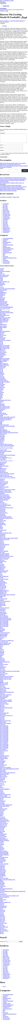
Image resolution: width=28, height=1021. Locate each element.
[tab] (3, 3)
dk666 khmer (3, 722)
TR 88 (1, 368)
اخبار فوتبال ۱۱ (15, 31)
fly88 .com (2, 547)
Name (2, 145)
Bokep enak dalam (4, 465)
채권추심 (2, 668)
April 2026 (5, 208)
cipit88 (1, 580)
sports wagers (3, 899)
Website (2, 150)
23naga (1, 680)
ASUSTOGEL (3, 836)
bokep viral (2, 536)
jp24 (1, 391)
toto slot (2, 753)
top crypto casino (4, 634)
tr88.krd (2, 372)
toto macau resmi (4, 684)
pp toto (1, 924)
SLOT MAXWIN (4, 617)
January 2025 (6, 227)
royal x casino (3, 850)
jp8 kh (1, 397)
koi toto (1, 780)
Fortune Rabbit (3, 613)
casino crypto (3, 456)
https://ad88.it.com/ (4, 319)
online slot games (4, 664)
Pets (4, 255)
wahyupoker (3, 886)
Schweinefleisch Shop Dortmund (7, 455)
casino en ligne (3, 449)
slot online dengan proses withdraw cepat (9, 895)
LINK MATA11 (3, 757)
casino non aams (3, 414)
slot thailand (2, 761)
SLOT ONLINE (4, 615)
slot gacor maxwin (4, 930)
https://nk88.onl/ (3, 430)
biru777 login (3, 775)
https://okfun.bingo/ (4, 359)
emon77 (2, 291)
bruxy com (2, 659)
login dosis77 (3, 870)
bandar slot (2, 910)
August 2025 (6, 219)
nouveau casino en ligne (5, 490)
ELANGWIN (3, 586)
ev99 (1, 323)
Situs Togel (2, 869)
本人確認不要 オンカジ (6, 457)
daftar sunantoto (3, 697)
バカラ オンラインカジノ (6, 446)
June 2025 (5, 221)
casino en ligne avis (4, 475)
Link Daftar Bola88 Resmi (6, 804)
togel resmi (2, 919)
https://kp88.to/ (3, 327)
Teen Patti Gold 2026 (5, 311)
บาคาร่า (2, 287)
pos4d (1, 501)
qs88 (1, 422)
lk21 (1, 467)
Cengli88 (2, 437)
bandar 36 (2, 685)
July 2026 (5, 205)
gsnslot (1, 519)
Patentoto (2, 915)
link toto (2, 638)
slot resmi (2, 848)
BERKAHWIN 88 (4, 590)
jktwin (1, 908)
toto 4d (1, 799)
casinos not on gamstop (5, 340)
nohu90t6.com (3, 292)
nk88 (1, 330)
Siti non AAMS (3, 795)
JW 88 (1, 371)
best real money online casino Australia (9, 538)
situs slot (2, 913)
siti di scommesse (4, 483)
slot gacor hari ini (4, 819)
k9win (1, 627)
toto (1, 606)
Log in (4, 986)
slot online (2, 332)
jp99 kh (1, 394)
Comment (2, 133)
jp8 (0, 398)
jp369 (1, 393)
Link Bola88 (3, 459)
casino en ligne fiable (5, 688)
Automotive (5, 239)
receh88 (2, 385)
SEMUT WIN (3, 592)
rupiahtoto (2, 858)
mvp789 (2, 420)
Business (6, 9)
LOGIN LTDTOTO (4, 607)
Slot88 (1, 415)
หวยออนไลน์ (3, 894)
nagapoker (2, 803)
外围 (1, 562)
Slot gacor (2, 693)
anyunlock (2, 514)
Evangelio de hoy (4, 857)
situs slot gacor (3, 352)
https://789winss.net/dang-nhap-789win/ (9, 432)
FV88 (1, 277)
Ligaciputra (2, 724)
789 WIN (2, 374)
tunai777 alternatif (4, 558)
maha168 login (3, 303)
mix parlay (2, 552)
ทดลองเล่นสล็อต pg (5, 789)
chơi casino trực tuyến (5, 308)
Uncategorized (6, 263)
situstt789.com (3, 834)
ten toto (1, 441)
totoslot (1, 681)
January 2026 (6, 212)
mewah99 (2, 404)
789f (1, 328)
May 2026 (5, 207)
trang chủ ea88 (3, 290)
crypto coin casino (4, 579)
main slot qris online (4, 755)
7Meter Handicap (4, 758)
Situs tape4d (3, 612)
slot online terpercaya (5, 407)
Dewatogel (2, 810)
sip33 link (2, 502)
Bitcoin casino (3, 468)
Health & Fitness (6, 247)
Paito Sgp (2, 751)
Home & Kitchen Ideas (8, 248)
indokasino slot (3, 764)
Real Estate (5, 256)
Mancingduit (3, 605)
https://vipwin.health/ (4, 345)
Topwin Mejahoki (4, 551)
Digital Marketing (7, 242)
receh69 (2, 763)
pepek (1, 898)
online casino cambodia (5, 723)
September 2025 (6, 218)
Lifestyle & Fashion (7, 252)
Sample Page (6, 5)
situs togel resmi (3, 776)
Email (2, 147)
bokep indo (2, 436)
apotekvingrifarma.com (5, 902)
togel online (2, 313)
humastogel (2, 353)
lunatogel (2, 565)
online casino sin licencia (5, 451)
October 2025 (6, 216)
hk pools (2, 705)
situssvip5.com (3, 826)
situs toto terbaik (3, 512)
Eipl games (2, 604)
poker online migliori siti (5, 497)
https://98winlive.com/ (5, 431)
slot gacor (2, 283)
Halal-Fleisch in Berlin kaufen (7, 692)
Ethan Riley (18, 20)
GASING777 (3, 588)
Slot (1, 411)
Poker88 (2, 652)
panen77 (2, 540)
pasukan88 (2, 384)
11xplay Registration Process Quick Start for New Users (12, 177)
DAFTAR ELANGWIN (5, 619)
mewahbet (2, 378)
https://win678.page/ (4, 365)
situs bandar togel (4, 926)
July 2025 (5, 220)
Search (1, 168)
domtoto (2, 711)
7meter (1, 887)
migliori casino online (5, 498)
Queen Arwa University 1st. (6, 715)
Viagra (1, 528)
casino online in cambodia (6, 701)
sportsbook (2, 660)
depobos (2, 569)
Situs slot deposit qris (5, 661)
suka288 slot (3, 506)
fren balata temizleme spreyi (6, 518)
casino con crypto (4, 481)
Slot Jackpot (3, 337)
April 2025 (5, 224)
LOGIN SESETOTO (5, 632)
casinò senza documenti (5, 419)
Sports (4, 259)
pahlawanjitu (3, 714)
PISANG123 (3, 585)
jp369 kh (2, 392)
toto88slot (2, 439)
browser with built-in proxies (6, 507)
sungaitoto (2, 493)
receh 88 (2, 828)
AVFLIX (2, 654)
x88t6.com (2, 295)
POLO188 (2, 584)
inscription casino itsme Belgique (7, 288)
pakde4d (2, 427)
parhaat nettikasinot (4, 854)
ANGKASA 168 (4, 750)
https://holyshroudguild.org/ (6, 888)
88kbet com (2, 349)
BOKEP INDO (3, 635)
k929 (1, 856)
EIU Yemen (2, 669)
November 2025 (6, 215)
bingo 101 (2, 273)
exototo (1, 270)
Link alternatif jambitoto (5, 505)
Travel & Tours (6, 261)
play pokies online (4, 570)
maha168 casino (3, 301)
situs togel (2, 868)
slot (1, 310)
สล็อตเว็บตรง (3, 324)
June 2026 (5, 206)
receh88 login (3, 907)
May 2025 (5, 223)
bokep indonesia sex (4, 644)
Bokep (1, 527)
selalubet (2, 884)
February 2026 (6, 211)
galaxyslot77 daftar (4, 304)
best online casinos (4, 703)
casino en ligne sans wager (6, 444)
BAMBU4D (3, 875)
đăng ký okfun (3, 326)
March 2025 (5, 225)
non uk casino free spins (5, 643)
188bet (1, 900)
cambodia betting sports (5, 797)
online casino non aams (5, 794)
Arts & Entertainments (8, 238)
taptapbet (2, 355)
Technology (5, 260)
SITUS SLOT (3, 572)
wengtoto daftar (3, 598)
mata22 (1, 847)
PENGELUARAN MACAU (6, 556)
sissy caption (3, 687)
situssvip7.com (3, 824)
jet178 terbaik (3, 781)
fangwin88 (2, 581)
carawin (2, 811)
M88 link (2, 464)
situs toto (2, 904)
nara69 (1, 410)
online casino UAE (4, 424)
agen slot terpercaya (4, 897)
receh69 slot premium (5, 381)
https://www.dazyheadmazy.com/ (7, 879)
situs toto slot (3, 871)
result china (2, 409)
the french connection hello (6, 707)
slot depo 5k (3, 463)
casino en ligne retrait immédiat (7, 445)
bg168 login (2, 801)
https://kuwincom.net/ (5, 331)
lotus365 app (3, 689)
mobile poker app (4, 472)
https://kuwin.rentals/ (4, 346)
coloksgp (2, 316)
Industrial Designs (7, 250)
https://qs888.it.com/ (4, 315)
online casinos (3, 690)
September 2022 (6, 231)
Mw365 (2, 401)
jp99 (1, 396)
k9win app (2, 628)
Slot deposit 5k (3, 433)
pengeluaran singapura (5, 271)
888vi (1, 362)
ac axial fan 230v (4, 641)
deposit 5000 (3, 515)
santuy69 (2, 268)
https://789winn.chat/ (4, 348)
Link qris (2, 754)
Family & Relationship (8, 244)
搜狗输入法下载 (4, 682)
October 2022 (6, 229)
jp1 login (2, 802)
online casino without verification (7, 594)
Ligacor (2, 843)
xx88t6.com (2, 293)
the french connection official (6, 312)
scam (1, 807)
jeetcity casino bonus (4, 539)
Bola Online (3, 770)
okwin (1, 341)
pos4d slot (2, 793)
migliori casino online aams (6, 418)
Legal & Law (6, 251)
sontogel (2, 600)
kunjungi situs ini (4, 380)
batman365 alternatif (4, 821)
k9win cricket (3, 335)
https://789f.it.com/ (4, 320)
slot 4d (1, 645)
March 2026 (5, 210)
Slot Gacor (2, 719)
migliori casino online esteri (6, 476)
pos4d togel (2, 614)
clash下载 (2, 610)
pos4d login (2, 509)
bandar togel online (4, 774)
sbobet (1, 790)
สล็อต (1, 575)
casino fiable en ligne (5, 496)
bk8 (1, 639)
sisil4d (1, 336)
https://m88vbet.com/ (4, 281)
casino (1, 285)
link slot (2, 849)
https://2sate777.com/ (5, 557)
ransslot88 (2, 630)
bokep (1, 296)
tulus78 (1, 812)
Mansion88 (2, 284)
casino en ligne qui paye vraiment (7, 489)
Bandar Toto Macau (4, 840)
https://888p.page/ (4, 363)
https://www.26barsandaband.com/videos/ (9, 768)
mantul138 (2, 479)
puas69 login (3, 379)
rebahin (1, 791)
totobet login (3, 609)
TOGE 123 (2, 589)
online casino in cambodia (6, 700)
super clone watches (4, 806)
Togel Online (3, 822)
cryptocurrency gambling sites (7, 640)
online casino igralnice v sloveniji (7, 417)
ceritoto (1, 665)
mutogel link (3, 818)
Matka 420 (2, 568)
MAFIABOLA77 (4, 839)
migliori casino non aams (5, 677)
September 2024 (6, 228)
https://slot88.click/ (4, 576)
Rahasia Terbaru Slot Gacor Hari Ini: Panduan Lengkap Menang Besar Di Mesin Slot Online (12, 190)
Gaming (5, 246)
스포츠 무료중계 (4, 863)
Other (4, 254)
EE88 (1, 663)
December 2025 (6, 214)
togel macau (2, 837)
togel (1, 647)
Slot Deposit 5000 (4, 852)
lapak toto (2, 651)
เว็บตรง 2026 (3, 530)
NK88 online (3, 366)
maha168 (2, 300)
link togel (2, 892)
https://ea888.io (3, 361)
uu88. (1, 272)
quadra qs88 (3, 596)
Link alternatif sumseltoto (5, 516)
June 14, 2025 (6, 20)
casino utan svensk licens (5, 694)
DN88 (1, 279)
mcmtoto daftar (3, 923)
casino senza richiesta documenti (7, 426)
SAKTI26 (2, 865)
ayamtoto (2, 485)
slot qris (2, 333)
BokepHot (2, 675)
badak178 (2, 784)
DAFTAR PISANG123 (5, 618)
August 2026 (6, 203)
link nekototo (3, 413)
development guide (4, 713)
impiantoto (2, 883)
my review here (3, 503)
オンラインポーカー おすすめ (7, 477)
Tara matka (2, 831)
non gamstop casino (4, 275)
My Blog (2, 9)
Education (5, 243)
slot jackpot (2, 297)
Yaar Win (2, 435)
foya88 (1, 383)
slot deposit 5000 (4, 499)
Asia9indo (2, 762)
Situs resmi (2, 706)
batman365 (2, 866)
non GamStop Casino (5, 406)
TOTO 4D (2, 817)
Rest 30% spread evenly (5, 720)
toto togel (2, 543)
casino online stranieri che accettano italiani (10, 671)
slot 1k (1, 877)
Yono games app (4, 276)
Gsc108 (2, 912)
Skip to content (7, 0)
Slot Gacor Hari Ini (4, 494)
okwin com (2, 350)
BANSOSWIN (3, 583)
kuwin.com (2, 367)
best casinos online (4, 696)
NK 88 (1, 344)
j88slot (1, 631)
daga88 (1, 389)
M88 (1, 531)
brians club (2, 387)
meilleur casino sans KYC (6, 492)
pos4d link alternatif (4, 544)
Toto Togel (2, 911)
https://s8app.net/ (4, 321)
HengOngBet (3, 667)
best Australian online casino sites (7, 772)
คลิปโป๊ (2, 650)
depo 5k (2, 443)
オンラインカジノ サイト (6, 448)
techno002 (2, 339)
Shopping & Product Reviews (9, 257)
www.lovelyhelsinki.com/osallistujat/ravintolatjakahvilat (12, 891)
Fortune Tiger (3, 561)
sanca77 (2, 549)
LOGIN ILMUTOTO (5, 601)
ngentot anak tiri (3, 808)
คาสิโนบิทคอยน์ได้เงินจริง (6, 307)
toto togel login (3, 906)
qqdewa (2, 787)
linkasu (1, 655)
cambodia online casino (5, 400)
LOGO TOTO (3, 636)
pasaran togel (3, 354)
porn (1, 402)
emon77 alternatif (4, 305)
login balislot (3, 484)
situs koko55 (3, 771)
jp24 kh (1, 388)
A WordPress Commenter (6, 197)
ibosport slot (3, 566)
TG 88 (1, 343)
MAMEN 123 (3, 593)
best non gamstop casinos (5, 532)
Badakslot (2, 299)
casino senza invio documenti (6, 676)
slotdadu (2, 814)
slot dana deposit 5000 (5, 317)
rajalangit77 (2, 835)
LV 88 (1, 370)
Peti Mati (2, 882)
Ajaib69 (2, 759)
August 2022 (6, 232)
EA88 (1, 280)
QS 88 (1, 375)
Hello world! (16, 197)
